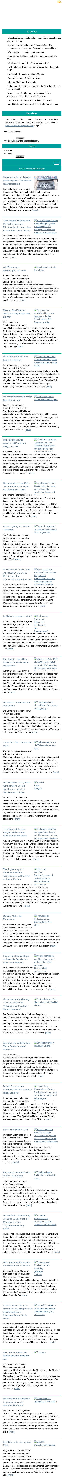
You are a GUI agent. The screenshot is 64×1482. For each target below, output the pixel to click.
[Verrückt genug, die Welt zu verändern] (47, 532)
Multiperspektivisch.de (32, 15)
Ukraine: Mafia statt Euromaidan (22, 82)
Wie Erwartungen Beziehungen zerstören (26, 52)
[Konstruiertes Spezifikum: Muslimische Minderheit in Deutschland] (47, 664)
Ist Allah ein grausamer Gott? (17, 616)
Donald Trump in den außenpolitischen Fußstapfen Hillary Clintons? (17, 1089)
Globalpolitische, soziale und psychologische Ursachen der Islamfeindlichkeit (17, 180)
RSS (59, 2)
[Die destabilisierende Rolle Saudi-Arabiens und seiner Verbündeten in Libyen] (47, 488)
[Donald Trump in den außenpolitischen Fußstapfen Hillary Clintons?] (47, 1093)
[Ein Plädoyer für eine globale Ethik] (47, 1448)
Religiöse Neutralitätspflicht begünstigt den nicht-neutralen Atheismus (16, 1401)
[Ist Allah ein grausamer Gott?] (47, 623)
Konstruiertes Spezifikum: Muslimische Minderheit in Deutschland (16, 662)
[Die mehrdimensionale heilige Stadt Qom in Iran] (47, 402)
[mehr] (35, 210)
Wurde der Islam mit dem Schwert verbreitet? (28, 63)
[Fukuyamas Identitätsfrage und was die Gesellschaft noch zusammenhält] (47, 963)
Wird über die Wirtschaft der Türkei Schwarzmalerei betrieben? (17, 1046)
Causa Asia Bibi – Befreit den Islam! (24, 78)
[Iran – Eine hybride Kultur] (47, 1136)
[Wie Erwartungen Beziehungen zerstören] (47, 274)
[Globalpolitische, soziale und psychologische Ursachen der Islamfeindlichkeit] (47, 183)
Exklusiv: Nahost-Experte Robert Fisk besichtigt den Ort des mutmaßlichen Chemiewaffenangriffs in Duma (17, 1312)
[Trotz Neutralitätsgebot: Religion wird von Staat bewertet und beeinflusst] (47, 833)
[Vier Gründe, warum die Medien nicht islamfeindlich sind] (47, 1359)
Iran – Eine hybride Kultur (15, 1129)
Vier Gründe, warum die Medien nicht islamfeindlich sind (33, 104)
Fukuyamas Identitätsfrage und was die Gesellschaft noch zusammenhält (16, 959)
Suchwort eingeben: (8, 152)
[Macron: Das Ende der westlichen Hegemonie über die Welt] (47, 317)
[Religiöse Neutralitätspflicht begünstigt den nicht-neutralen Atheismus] (47, 1403)
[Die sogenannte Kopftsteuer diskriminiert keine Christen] (47, 1269)
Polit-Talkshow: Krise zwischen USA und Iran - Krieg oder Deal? (15, 443)
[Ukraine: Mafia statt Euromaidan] (47, 923)
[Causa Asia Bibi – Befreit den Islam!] (47, 748)
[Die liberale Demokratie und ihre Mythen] (47, 707)
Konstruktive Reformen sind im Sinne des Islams (30, 100)
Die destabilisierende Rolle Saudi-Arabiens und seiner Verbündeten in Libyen (16, 486)
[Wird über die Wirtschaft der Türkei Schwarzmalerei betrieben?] (47, 1048)
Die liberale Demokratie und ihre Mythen (26, 74)
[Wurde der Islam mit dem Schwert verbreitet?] (47, 362)
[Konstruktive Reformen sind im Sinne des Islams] (47, 1178)
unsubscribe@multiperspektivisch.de (19, 126)
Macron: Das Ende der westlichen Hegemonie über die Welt (16, 313)
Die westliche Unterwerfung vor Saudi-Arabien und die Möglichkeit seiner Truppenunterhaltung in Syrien (16, 1222)
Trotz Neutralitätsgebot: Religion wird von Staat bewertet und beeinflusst (15, 832)
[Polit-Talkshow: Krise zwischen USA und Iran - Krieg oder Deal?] (47, 445)
